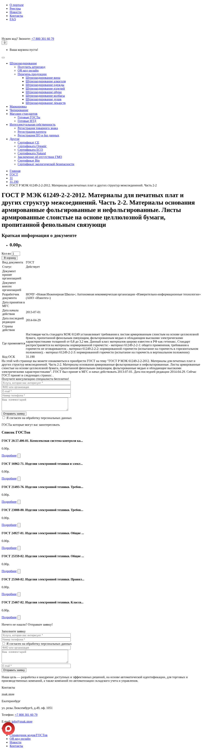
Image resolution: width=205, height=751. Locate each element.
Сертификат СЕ (28, 142)
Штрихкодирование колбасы (45, 95)
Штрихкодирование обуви (44, 92)
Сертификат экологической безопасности (46, 164)
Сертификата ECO (30, 149)
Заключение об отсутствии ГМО (40, 157)
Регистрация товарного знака (38, 128)
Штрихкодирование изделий (45, 88)
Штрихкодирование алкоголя (46, 81)
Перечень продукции (32, 74)
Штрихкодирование (23, 63)
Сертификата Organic (32, 146)
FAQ (13, 19)
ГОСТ (14, 174)
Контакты (16, 15)
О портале (17, 5)
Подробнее (9, 455)
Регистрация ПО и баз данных (38, 135)
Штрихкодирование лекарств (46, 103)
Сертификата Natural (32, 153)
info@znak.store (22, 721)
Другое (14, 139)
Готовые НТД (27, 121)
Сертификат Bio (29, 160)
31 (11, 178)
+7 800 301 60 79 (42, 38)
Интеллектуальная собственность (32, 124)
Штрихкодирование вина (43, 77)
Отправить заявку (14, 413)
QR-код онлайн (28, 70)
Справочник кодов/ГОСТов (28, 735)
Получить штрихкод (31, 67)
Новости (15, 12)
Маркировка (18, 106)
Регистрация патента (32, 131)
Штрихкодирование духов (43, 99)
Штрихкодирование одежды (45, 85)
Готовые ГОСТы (29, 117)
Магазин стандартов (23, 113)
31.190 (14, 181)
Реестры (15, 8)
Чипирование (19, 110)
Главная (15, 171)
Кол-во (6, 253)
